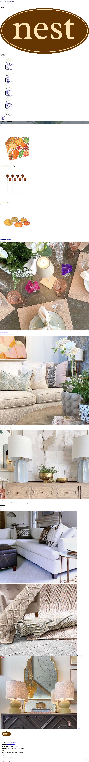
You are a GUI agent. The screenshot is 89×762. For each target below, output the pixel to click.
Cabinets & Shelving (9, 61)
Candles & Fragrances (9, 106)
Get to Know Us (2, 505)
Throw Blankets (8, 96)
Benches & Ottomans (9, 60)
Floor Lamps (8, 74)
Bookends (7, 86)
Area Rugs (8, 100)
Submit (3, 755)
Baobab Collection (9, 104)
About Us (8, 742)
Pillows (7, 94)
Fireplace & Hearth (9, 90)
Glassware (8, 80)
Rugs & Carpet (8, 99)
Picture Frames (8, 93)
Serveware (8, 83)
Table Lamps (8, 75)
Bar (6, 78)
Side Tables (8, 70)
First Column (6, 58)
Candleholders (8, 87)
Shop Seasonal (8, 113)
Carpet (7, 102)
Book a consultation (3, 123)
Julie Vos (7, 107)
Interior (3, 116)
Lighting (79, 728)
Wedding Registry (9, 115)
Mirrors (7, 92)
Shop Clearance (8, 114)
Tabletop (7, 77)
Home (3, 117)
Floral (7, 91)
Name (3, 750)
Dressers (7, 68)
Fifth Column (6, 112)
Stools (7, 71)
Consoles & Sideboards (10, 64)
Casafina (7, 79)
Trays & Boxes (8, 97)
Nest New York (8, 109)
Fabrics (7, 89)
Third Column (6, 84)
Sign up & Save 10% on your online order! (7, 1)
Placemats (7, 82)
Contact (7, 744)
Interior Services (13, 742)
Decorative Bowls (9, 88)
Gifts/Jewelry (8, 103)
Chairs (7, 62)
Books (7, 105)
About (3, 118)
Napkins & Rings (9, 81)
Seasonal (7, 110)
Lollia (7, 108)
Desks (7, 66)
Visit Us (3, 119)
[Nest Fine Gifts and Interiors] (44, 53)
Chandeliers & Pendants (10, 73)
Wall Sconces (8, 76)
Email (3, 753)
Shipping (10, 744)
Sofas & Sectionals (9, 69)
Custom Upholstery (9, 65)
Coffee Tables (8, 63)
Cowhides (7, 101)
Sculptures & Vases (9, 95)
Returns (13, 744)
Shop (3, 57)
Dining (7, 67)
